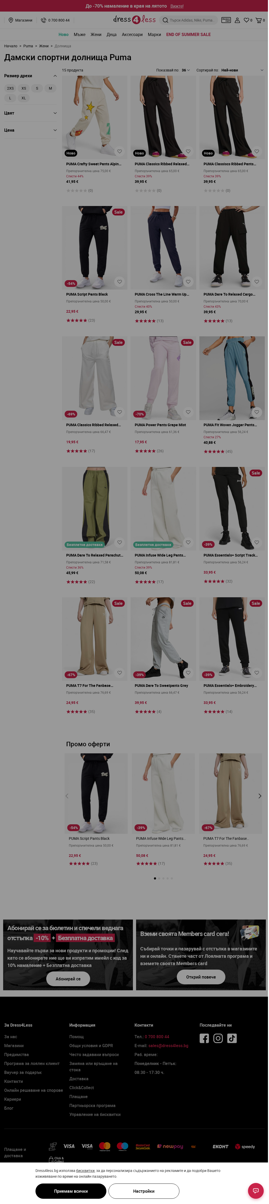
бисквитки (85, 1170)
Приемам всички (71, 1191)
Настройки (143, 1191)
